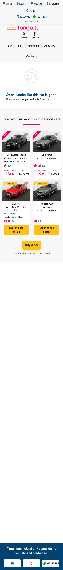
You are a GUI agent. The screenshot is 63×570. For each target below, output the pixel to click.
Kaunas (22, 4)
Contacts (31, 56)
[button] (24, 35)
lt (26, 22)
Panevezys (54, 4)
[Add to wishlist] (26, 134)
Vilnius (9, 4)
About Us (49, 45)
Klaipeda (38, 4)
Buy (10, 45)
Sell (20, 45)
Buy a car (31, 245)
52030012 (25, 17)
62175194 (41, 17)
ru (31, 22)
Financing (33, 45)
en (36, 22)
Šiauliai (32, 11)
